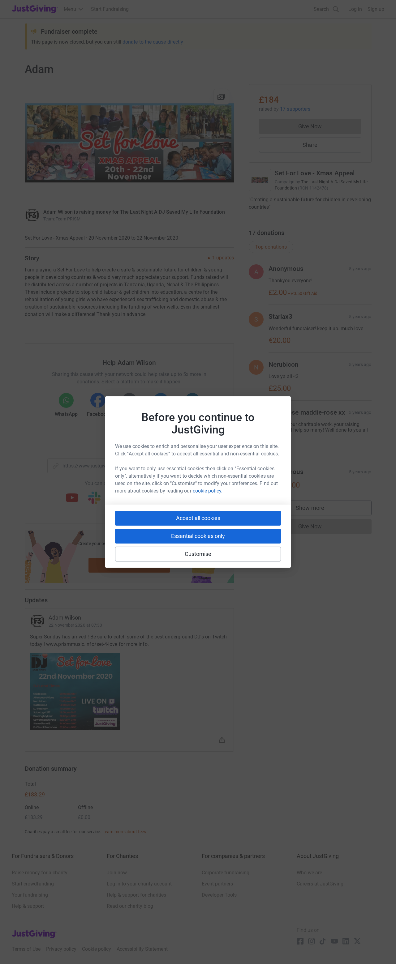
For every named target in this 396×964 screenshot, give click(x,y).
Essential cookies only (198, 536)
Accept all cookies (198, 518)
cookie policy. (207, 491)
